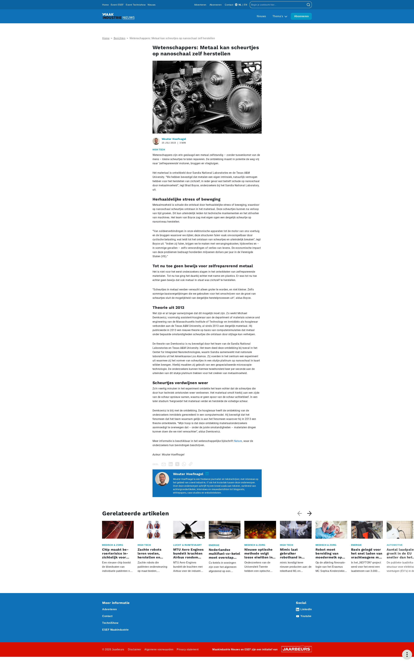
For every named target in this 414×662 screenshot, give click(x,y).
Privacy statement (188, 649)
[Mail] (164, 464)
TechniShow (110, 623)
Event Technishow (136, 4)
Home (105, 4)
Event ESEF (117, 4)
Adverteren (200, 4)
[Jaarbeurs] (296, 648)
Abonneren (216, 4)
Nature (238, 441)
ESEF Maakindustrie (115, 629)
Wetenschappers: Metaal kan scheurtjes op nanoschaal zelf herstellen (172, 38)
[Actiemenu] (407, 654)
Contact (229, 4)
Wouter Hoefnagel (174, 138)
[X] (178, 464)
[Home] (118, 16)
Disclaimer (134, 649)
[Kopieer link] (191, 464)
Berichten (119, 38)
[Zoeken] (308, 4)
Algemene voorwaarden (159, 649)
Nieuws (152, 4)
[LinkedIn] (171, 464)
